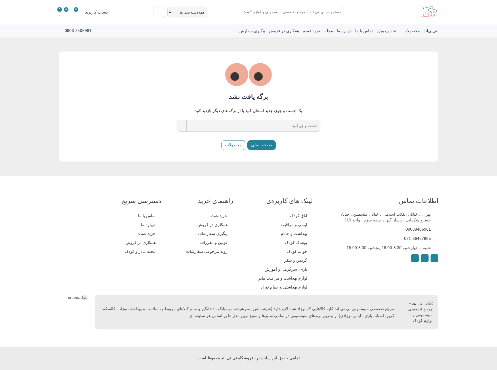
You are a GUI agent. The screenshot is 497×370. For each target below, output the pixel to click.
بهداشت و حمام (294, 233)
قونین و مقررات (214, 242)
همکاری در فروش (284, 31)
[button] (100, 12)
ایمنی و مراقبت (294, 224)
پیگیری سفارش (252, 31)
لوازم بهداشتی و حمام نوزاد (284, 287)
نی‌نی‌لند (430, 31)
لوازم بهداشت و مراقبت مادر (282, 278)
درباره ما (344, 31)
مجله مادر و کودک (140, 251)
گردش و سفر (295, 260)
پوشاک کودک (296, 242)
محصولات (412, 31)
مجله (328, 31)
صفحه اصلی (261, 145)
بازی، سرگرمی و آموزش (286, 269)
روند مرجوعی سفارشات (207, 251)
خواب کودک (297, 251)
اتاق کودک (298, 215)
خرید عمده (312, 31)
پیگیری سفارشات (213, 233)
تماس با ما (364, 31)
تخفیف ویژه (386, 31)
